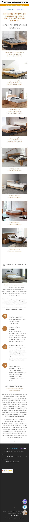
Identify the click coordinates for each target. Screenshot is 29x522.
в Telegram (14, 448)
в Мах (21, 448)
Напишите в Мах (14, 515)
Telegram (10, 9)
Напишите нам (14, 461)
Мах (18, 9)
